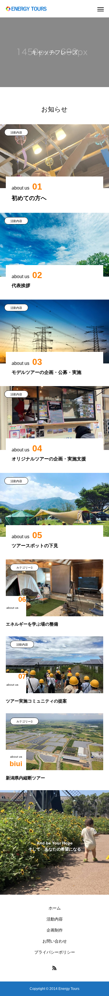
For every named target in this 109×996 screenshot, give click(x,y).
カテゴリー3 (24, 567)
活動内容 (16, 132)
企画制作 (55, 930)
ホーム (55, 908)
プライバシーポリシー (54, 952)
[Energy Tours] (26, 8)
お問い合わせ (54, 941)
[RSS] (55, 968)
